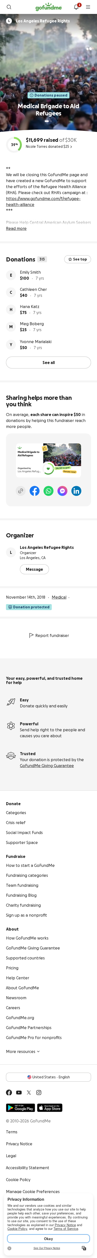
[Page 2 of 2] (51, 121)
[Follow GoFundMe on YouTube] (19, 1093)
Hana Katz (29, 306)
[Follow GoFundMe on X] (29, 1093)
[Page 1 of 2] (47, 121)
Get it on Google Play (20, 1107)
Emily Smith (30, 272)
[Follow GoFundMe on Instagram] (39, 1093)
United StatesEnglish (51, 1077)
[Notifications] (76, 7)
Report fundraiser (52, 635)
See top (80, 259)
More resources (20, 1051)
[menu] (88, 7)
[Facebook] (35, 490)
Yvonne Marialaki (35, 341)
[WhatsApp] (48, 490)
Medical (59, 597)
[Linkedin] (76, 490)
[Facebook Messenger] (62, 490)
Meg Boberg (32, 323)
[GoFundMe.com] (49, 6)
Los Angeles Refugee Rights (47, 547)
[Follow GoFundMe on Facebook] (9, 1093)
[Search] (9, 7)
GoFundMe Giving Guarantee (47, 765)
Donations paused (51, 95)
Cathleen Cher (33, 289)
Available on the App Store (49, 1107)
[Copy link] (21, 490)
